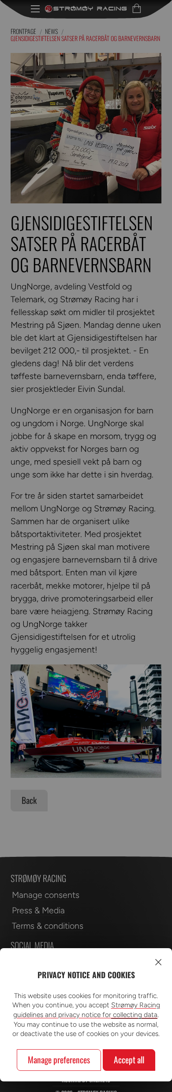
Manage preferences (59, 1059)
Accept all (129, 1059)
